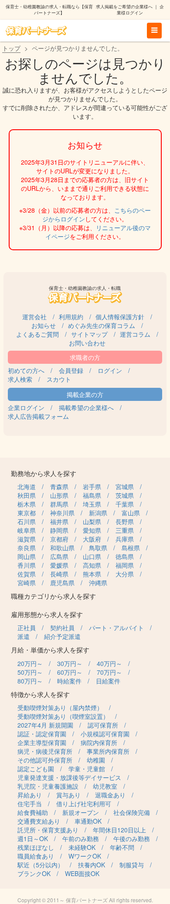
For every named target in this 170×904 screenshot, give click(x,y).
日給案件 (108, 680)
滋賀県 (26, 539)
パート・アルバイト (116, 627)
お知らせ (43, 325)
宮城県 (125, 486)
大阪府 (92, 539)
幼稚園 (96, 760)
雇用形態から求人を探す (47, 614)
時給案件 (69, 680)
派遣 (23, 636)
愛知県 (92, 530)
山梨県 (92, 521)
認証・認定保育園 (41, 733)
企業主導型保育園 (41, 742)
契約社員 (62, 627)
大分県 (125, 573)
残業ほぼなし (35, 847)
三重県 (125, 530)
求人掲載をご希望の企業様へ (124, 6)
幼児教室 (105, 786)
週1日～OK (32, 838)
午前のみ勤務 (80, 838)
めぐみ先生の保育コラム (101, 325)
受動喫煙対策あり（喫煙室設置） (63, 716)
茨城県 (125, 495)
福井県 (59, 521)
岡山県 (26, 556)
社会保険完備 (131, 812)
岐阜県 (26, 530)
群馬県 (59, 504)
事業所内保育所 (108, 751)
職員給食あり (35, 856)
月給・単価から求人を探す (50, 649)
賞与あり (68, 794)
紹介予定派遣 (62, 636)
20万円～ (30, 663)
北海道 (26, 486)
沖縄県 (98, 582)
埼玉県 (92, 504)
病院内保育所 (99, 742)
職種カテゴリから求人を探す (53, 595)
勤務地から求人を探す (43, 473)
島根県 (131, 547)
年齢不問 (122, 847)
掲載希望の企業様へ (86, 407)
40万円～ (109, 663)
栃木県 (26, 504)
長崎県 (59, 573)
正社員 (26, 627)
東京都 (26, 512)
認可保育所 (103, 725)
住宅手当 (29, 803)
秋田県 (26, 495)
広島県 (59, 556)
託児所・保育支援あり (47, 829)
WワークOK (84, 856)
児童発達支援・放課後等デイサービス (69, 777)
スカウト (59, 379)
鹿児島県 (62, 582)
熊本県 (92, 573)
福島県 (92, 495)
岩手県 (92, 486)
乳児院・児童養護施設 (47, 786)
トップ (11, 48)
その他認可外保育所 (44, 760)
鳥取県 (98, 547)
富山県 (131, 512)
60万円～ (69, 672)
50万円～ (30, 672)
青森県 (59, 486)
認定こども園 (35, 768)
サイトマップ (89, 334)
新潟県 (98, 512)
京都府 (59, 539)
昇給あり (29, 794)
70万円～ (109, 672)
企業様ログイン (140, 9)
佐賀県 (26, 573)
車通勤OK (88, 821)
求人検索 (20, 379)
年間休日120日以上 (119, 829)
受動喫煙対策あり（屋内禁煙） (60, 707)
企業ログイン (26, 407)
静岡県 (59, 530)
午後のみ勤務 (131, 838)
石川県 (26, 521)
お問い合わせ (87, 342)
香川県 (26, 565)
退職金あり (110, 794)
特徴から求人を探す (40, 694)
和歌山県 (62, 547)
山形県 (59, 495)
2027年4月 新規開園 (45, 725)
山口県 (92, 556)
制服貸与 (131, 864)
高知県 (92, 565)
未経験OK (81, 847)
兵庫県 (125, 539)
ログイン (110, 370)
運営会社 (34, 316)
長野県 (125, 521)
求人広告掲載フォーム (38, 416)
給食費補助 (32, 812)
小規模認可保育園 (105, 733)
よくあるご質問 (37, 334)
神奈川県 (62, 512)
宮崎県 (26, 582)
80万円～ (30, 680)
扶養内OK (91, 864)
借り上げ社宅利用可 (83, 803)
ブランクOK (34, 873)
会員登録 (71, 370)
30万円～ (69, 663)
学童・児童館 (86, 768)
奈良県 (26, 547)
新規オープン (80, 812)
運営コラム (135, 334)
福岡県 (125, 565)
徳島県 (125, 556)
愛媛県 (59, 565)
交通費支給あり (38, 821)
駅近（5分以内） (40, 864)
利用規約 (71, 316)
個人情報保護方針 (119, 316)
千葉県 (125, 504)
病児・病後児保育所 (44, 751)
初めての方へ (26, 370)
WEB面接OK (82, 873)
